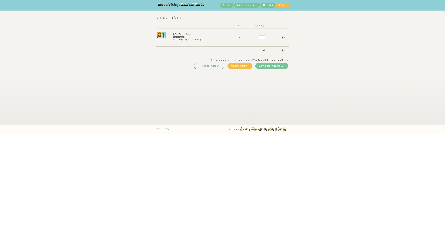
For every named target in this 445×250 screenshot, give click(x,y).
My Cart (269, 5)
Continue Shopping (248, 5)
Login (284, 5)
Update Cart (238, 65)
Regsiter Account (210, 65)
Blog (167, 128)
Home (228, 5)
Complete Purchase (270, 65)
